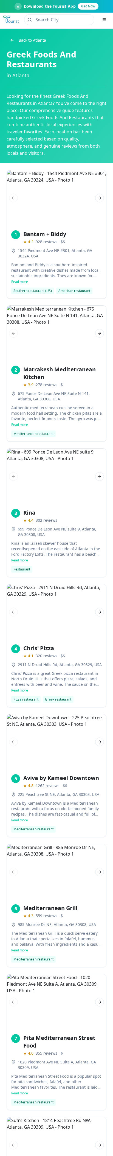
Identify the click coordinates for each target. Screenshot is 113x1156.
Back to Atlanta (32, 40)
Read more (19, 282)
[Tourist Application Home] (11, 19)
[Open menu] (104, 19)
